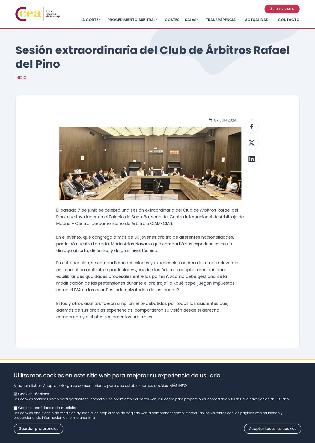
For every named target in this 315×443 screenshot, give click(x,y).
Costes (172, 19)
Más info (178, 385)
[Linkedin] (251, 159)
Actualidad (257, 19)
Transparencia (221, 19)
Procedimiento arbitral (131, 19)
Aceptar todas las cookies (272, 428)
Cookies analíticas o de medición (47, 407)
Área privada (282, 9)
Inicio (21, 77)
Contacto (289, 19)
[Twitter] (251, 143)
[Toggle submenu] (100, 20)
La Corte (89, 19)
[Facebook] (251, 126)
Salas (190, 19)
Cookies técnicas (33, 394)
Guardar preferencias (38, 428)
